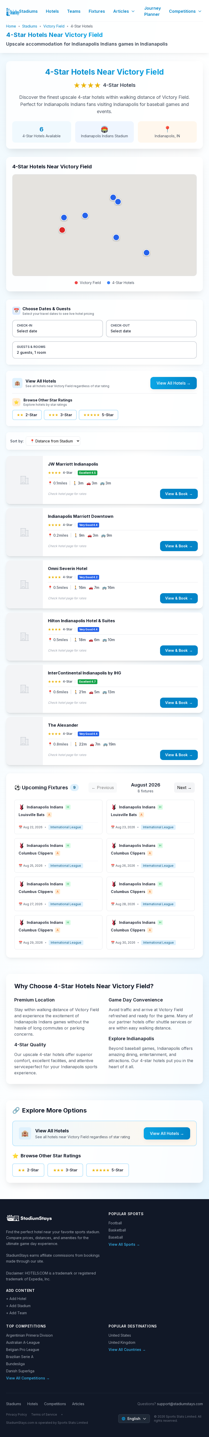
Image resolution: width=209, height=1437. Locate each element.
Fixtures (97, 11)
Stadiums (28, 11)
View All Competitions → (28, 1378)
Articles (121, 11)
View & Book (179, 494)
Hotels (52, 11)
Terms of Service (44, 1414)
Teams (74, 11)
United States (120, 1335)
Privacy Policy (16, 1414)
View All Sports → (124, 1244)
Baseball (116, 1237)
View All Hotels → (173, 383)
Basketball (117, 1230)
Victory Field (53, 26)
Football (115, 1223)
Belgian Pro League (22, 1349)
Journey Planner (152, 11)
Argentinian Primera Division (29, 1335)
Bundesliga (15, 1364)
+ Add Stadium (18, 1306)
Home (11, 26)
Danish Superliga (20, 1371)
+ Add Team (16, 1313)
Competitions (182, 11)
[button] (62, 230)
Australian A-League (23, 1342)
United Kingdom (122, 1342)
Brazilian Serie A (19, 1356)
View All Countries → (127, 1349)
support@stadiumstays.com (180, 1404)
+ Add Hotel (16, 1298)
